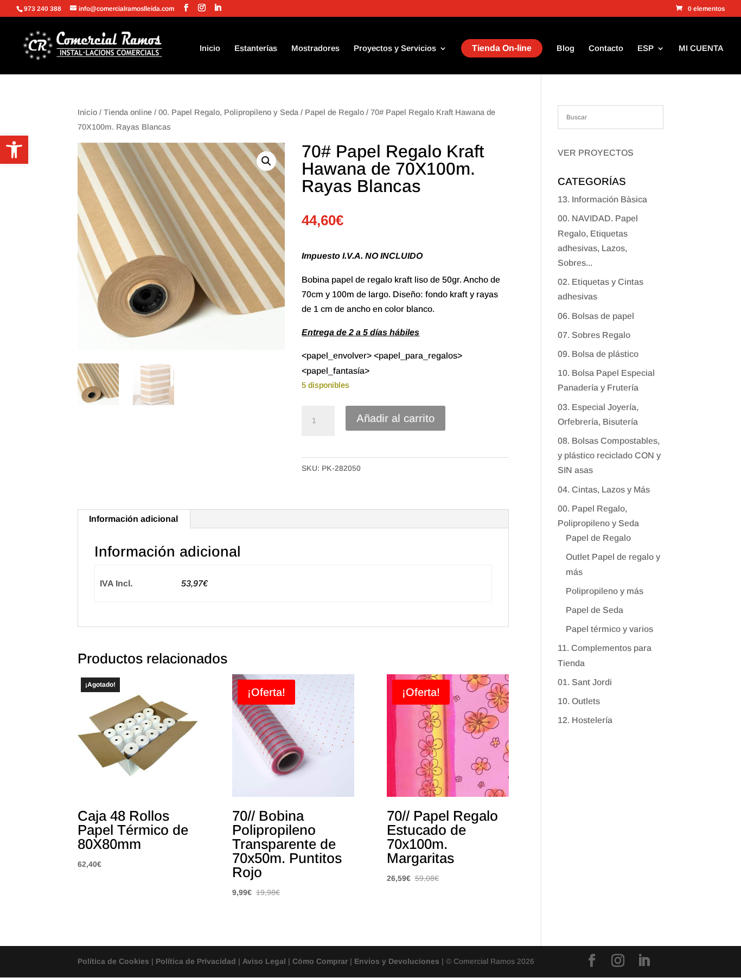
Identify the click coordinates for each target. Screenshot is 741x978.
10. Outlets (579, 701)
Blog (565, 48)
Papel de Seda (594, 610)
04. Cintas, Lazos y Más (604, 489)
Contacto (606, 48)
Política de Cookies (113, 961)
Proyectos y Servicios (395, 48)
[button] (14, 150)
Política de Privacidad (196, 961)
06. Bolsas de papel (596, 316)
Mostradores (315, 48)
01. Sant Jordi (585, 682)
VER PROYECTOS (596, 152)
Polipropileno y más (604, 591)
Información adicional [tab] (133, 518)
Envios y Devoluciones (396, 961)
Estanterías (255, 48)
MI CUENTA (701, 48)
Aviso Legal (264, 961)
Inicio (210, 48)
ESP (645, 48)
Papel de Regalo (334, 112)
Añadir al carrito (395, 418)
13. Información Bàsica (602, 199)
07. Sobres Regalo (594, 335)
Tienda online (128, 112)
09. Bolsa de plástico (598, 354)
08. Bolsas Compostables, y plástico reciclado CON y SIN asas (609, 455)
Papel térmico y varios (609, 629)
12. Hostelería (585, 720)
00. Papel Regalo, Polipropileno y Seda (228, 112)
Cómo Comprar (320, 961)
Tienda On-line (502, 48)
